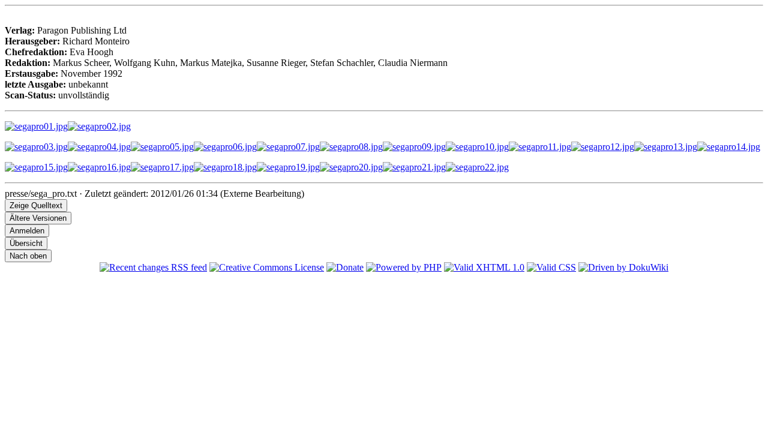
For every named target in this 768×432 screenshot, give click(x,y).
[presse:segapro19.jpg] (288, 167)
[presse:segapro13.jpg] (665, 147)
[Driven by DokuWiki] (623, 267)
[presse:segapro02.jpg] (99, 126)
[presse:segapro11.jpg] (540, 147)
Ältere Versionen (38, 218)
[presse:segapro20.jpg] (351, 167)
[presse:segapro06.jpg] (225, 147)
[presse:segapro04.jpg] (99, 147)
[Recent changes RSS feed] (153, 267)
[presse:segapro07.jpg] (288, 147)
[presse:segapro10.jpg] (477, 147)
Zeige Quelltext (36, 205)
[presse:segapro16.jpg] (99, 167)
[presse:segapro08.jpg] (351, 147)
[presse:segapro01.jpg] (36, 126)
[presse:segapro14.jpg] (728, 147)
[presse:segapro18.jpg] (225, 167)
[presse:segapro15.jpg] (36, 167)
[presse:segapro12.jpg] (602, 147)
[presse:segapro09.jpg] (414, 147)
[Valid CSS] (551, 267)
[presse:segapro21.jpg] (414, 167)
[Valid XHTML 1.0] (484, 267)
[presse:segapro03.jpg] (36, 147)
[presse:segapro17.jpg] (162, 167)
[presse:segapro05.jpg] (162, 147)
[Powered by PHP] (404, 267)
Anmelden (27, 230)
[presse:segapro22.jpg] (477, 167)
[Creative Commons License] (266, 267)
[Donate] (345, 267)
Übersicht (26, 243)
